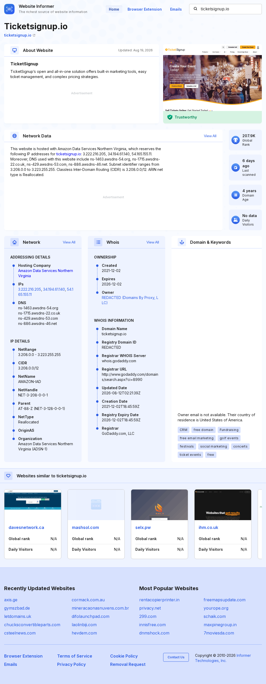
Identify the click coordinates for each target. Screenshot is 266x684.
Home (114, 9)
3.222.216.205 (29, 289)
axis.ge (10, 599)
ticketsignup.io (17, 35)
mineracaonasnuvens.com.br (100, 608)
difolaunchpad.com (90, 616)
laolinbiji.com (84, 624)
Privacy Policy (71, 664)
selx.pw (143, 527)
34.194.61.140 (54, 289)
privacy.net (150, 608)
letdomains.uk (17, 616)
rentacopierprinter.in (159, 599)
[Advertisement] (81, 107)
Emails (176, 9)
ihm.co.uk (208, 527)
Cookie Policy (124, 656)
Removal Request (127, 664)
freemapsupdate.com (224, 599)
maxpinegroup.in (220, 624)
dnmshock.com (154, 633)
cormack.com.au (88, 599)
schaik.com (215, 616)
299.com (147, 616)
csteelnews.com (20, 633)
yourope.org (216, 608)
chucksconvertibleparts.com (32, 624)
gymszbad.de (17, 608)
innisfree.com (152, 624)
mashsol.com (85, 527)
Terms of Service (74, 656)
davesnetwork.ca (26, 527)
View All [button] (210, 136)
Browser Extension (145, 9)
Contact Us (176, 657)
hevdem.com (84, 633)
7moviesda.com (219, 633)
